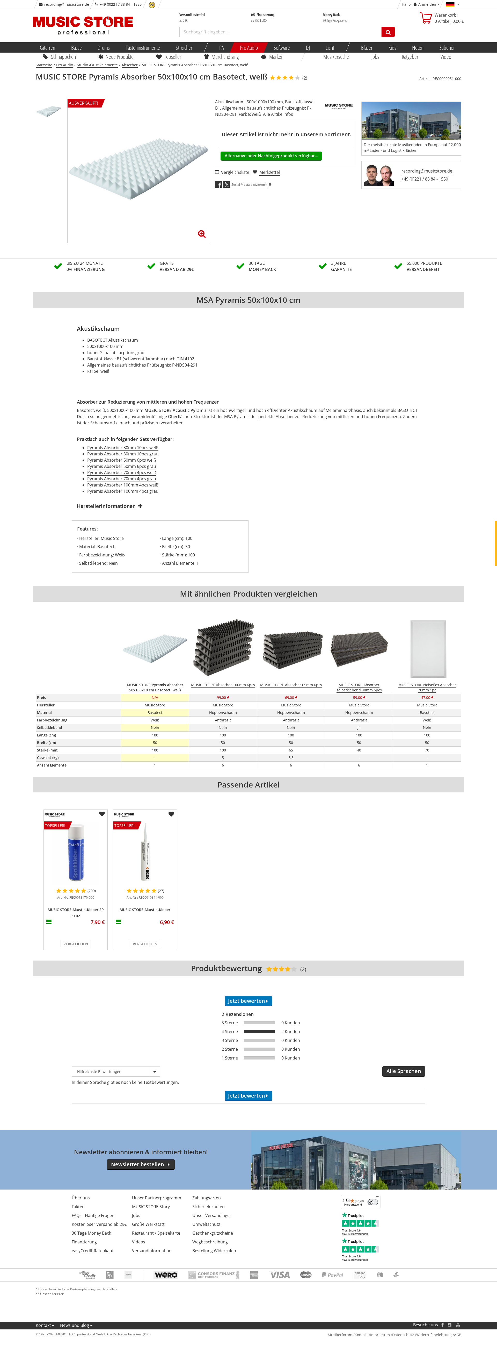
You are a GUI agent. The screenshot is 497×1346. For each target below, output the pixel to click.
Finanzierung (84, 1242)
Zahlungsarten (206, 1198)
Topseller (172, 56)
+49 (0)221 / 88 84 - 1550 (424, 179)
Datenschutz (403, 1334)
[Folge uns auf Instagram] (450, 1325)
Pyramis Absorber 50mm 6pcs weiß (121, 460)
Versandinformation (152, 1251)
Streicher (184, 47)
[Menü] (377, 1198)
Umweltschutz (206, 1224)
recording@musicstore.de (66, 4)
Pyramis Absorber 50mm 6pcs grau (121, 466)
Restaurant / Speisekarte (156, 1233)
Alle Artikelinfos (278, 114)
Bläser (366, 47)
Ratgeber (410, 56)
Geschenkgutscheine (212, 1233)
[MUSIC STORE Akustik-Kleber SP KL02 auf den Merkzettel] (102, 814)
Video (446, 56)
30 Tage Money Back (91, 1233)
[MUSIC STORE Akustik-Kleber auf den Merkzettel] (171, 814)
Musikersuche (336, 56)
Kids (392, 47)
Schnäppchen (63, 56)
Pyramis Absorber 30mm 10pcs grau (122, 454)
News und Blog (74, 1325)
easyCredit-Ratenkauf (92, 1251)
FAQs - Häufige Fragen (93, 1215)
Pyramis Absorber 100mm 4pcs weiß (122, 485)
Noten (417, 47)
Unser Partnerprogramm (156, 1198)
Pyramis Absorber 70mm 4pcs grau (121, 479)
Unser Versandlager (211, 1215)
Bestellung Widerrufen (214, 1251)
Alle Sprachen (403, 1071)
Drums (104, 47)
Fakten (78, 1206)
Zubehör (447, 47)
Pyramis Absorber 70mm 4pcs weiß (121, 472)
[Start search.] (388, 32)
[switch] (373, 1202)
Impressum (380, 1334)
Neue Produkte (120, 56)
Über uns (81, 1198)
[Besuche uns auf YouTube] (458, 1325)
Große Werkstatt (148, 1224)
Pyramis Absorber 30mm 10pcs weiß (122, 447)
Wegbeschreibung (210, 1242)
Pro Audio (249, 47)
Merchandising (225, 56)
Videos (138, 1242)
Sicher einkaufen (208, 1206)
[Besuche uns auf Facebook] (442, 1325)
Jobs (375, 56)
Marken (276, 56)
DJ (308, 47)
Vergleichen (75, 943)
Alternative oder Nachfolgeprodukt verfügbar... (271, 156)
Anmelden (427, 4)
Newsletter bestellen (137, 1164)
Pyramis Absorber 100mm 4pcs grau (122, 491)
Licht (330, 47)
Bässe (76, 47)
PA (221, 47)
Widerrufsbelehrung (434, 1334)
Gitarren (47, 47)
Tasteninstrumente (143, 47)
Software (282, 47)
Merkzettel (269, 172)
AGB (457, 1334)
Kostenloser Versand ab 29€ (99, 1224)
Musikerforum (340, 1334)
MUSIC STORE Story (151, 1206)
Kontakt (43, 1325)
